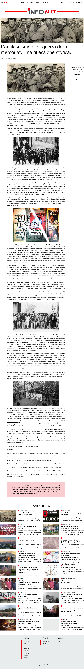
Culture (21, 578)
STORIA (60, 2)
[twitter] (76, 2)
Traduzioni (25, 657)
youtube (33, 493)
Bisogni (25, 643)
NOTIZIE (23, 2)
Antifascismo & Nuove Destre (68, 578)
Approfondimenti (78, 72)
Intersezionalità (26, 653)
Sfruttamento (26, 645)
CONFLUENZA (45, 2)
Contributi (25, 646)
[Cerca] (81, 2)
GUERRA (53, 2)
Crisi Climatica (26, 655)
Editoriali (64, 619)
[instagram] (71, 2)
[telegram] (68, 2)
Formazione (26, 650)
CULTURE (30, 2)
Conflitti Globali (26, 641)
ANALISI (37, 2)
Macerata (77, 79)
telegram (39, 491)
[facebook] (73, 2)
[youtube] (79, 2)
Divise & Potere (26, 648)
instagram (26, 493)
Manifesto (34, 353)
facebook (20, 493)
